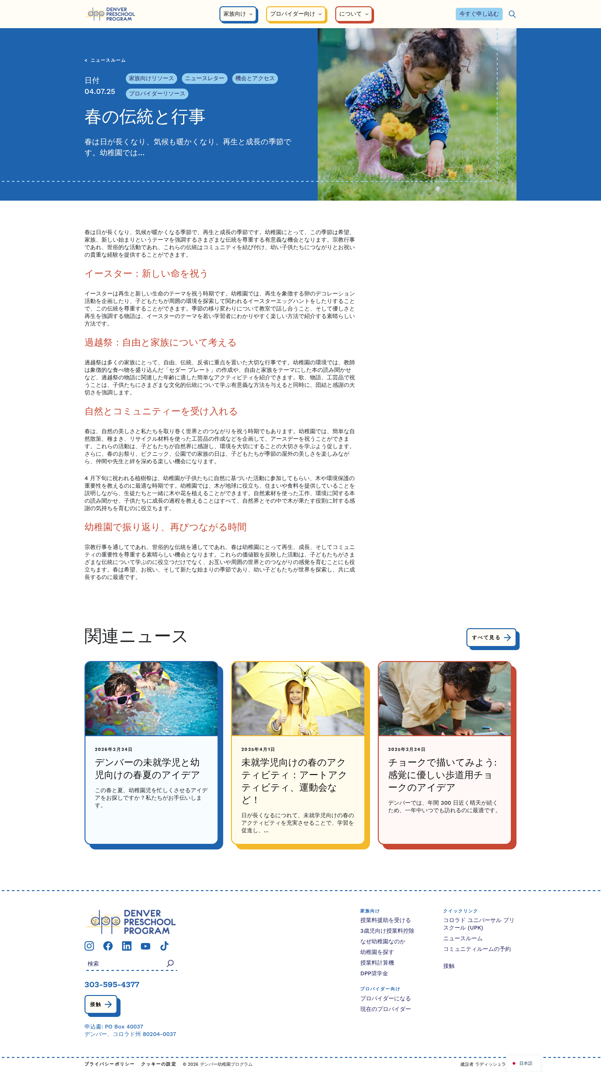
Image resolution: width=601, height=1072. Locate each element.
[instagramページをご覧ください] (89, 945)
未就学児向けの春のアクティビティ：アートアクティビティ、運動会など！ (294, 781)
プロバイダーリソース (157, 93)
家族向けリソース (151, 78)
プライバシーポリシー (110, 1064)
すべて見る (486, 637)
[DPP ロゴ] (131, 921)
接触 (96, 1004)
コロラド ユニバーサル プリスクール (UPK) (479, 924)
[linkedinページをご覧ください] (126, 945)
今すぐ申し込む (479, 14)
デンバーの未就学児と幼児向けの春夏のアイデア (147, 769)
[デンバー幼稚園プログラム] (110, 14)
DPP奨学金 (374, 973)
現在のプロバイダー (385, 1009)
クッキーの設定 (159, 1064)
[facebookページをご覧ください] (108, 945)
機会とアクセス (255, 78)
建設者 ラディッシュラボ (485, 1064)
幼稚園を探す (377, 952)
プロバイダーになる (385, 998)
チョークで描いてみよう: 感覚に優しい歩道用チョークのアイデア (442, 775)
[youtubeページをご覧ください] (145, 945)
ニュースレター (204, 78)
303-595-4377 (112, 985)
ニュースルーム (108, 60)
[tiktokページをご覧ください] (164, 945)
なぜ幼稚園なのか (382, 941)
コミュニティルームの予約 (477, 949)
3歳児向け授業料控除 (387, 931)
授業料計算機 (377, 963)
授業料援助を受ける (385, 920)
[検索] (512, 14)
